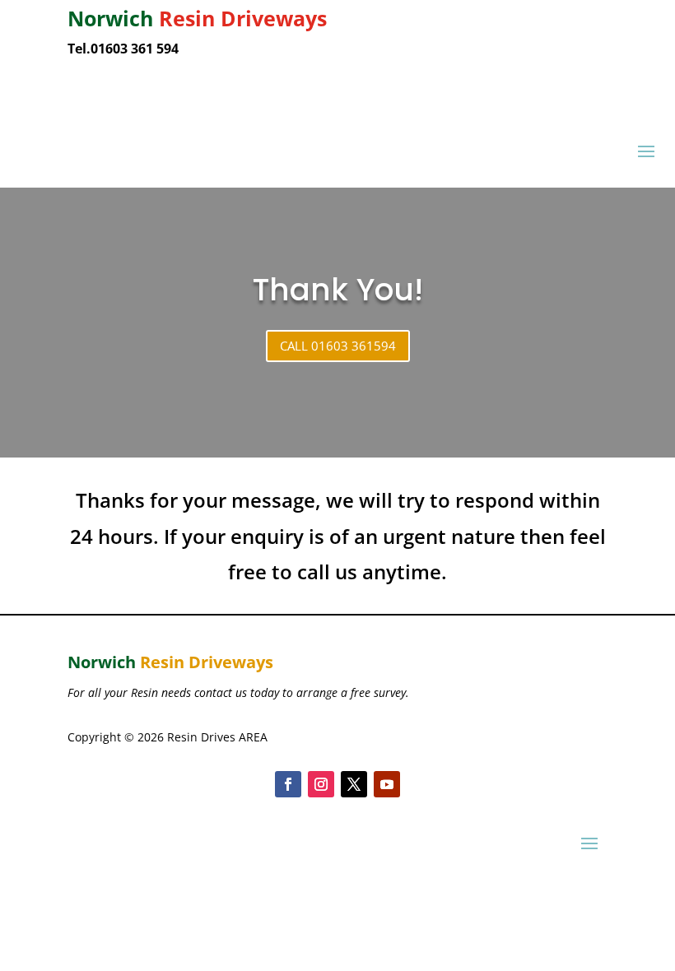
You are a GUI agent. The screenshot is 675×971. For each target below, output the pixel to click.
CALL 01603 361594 (338, 345)
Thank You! (338, 289)
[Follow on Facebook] (288, 784)
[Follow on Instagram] (321, 784)
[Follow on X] (354, 784)
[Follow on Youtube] (387, 784)
